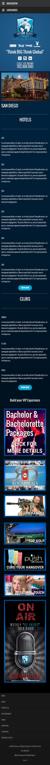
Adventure (5, 726)
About (3, 702)
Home (3, 696)
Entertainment (6, 714)
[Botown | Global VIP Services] (25, 28)
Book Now (25, 288)
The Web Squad (30, 755)
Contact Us (5, 708)
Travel (3, 720)
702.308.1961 (25, 751)
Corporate (5, 732)
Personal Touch (6, 738)
